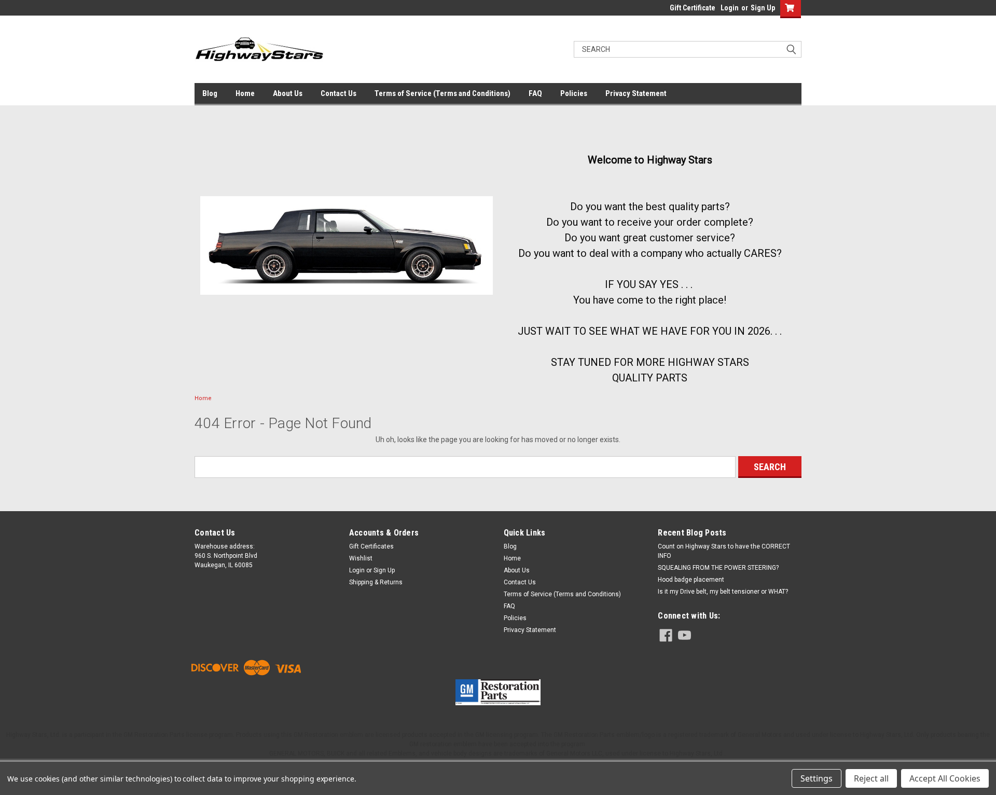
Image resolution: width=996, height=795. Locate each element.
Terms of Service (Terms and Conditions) (442, 93)
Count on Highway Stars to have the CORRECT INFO (724, 551)
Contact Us (338, 93)
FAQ (535, 93)
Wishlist (360, 558)
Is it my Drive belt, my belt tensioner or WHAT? (723, 591)
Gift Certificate (692, 8)
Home (245, 93)
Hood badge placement (691, 579)
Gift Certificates (371, 546)
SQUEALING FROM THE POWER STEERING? (718, 567)
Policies (573, 93)
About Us (287, 93)
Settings (816, 778)
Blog (209, 93)
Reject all (871, 778)
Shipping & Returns (376, 582)
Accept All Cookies (944, 778)
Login (730, 8)
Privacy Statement (636, 93)
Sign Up (763, 8)
